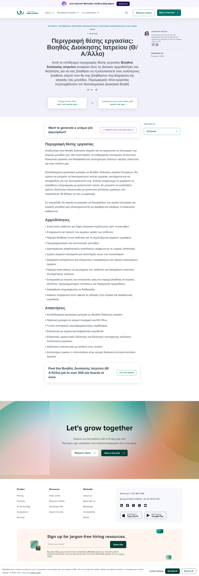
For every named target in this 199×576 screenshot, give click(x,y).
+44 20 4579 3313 (151, 499)
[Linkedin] (153, 44)
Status (86, 517)
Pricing (20, 495)
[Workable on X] (139, 506)
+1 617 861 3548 (137, 493)
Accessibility (89, 512)
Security (21, 517)
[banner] (92, 130)
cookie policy (35, 573)
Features (21, 501)
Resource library (57, 501)
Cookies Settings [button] (156, 571)
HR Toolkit (52, 26)
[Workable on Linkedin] (121, 506)
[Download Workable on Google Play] (155, 515)
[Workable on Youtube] (133, 506)
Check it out (123, 4)
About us (87, 495)
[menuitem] (49, 12)
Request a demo (144, 13)
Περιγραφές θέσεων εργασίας (85, 26)
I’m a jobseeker (89, 12)
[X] (157, 44)
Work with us (89, 501)
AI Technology (23, 506)
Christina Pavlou (159, 31)
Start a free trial (166, 12)
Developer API (56, 506)
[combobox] (127, 12)
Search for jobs (56, 512)
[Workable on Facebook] (127, 506)
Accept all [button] (172, 571)
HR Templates (64, 26)
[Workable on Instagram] (145, 506)
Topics (48, 12)
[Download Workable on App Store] (131, 515)
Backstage (88, 506)
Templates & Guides (66, 12)
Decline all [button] (188, 571)
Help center (54, 495)
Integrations (22, 512)
